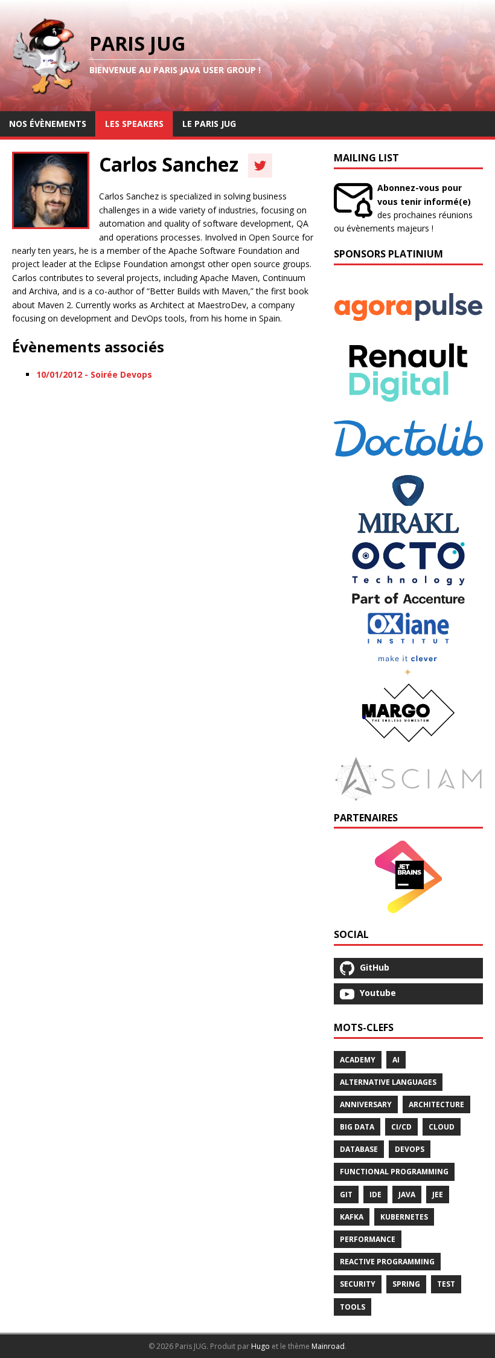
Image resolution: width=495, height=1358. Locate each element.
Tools (352, 1307)
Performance (367, 1239)
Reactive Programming (387, 1261)
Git (346, 1194)
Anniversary (366, 1104)
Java (406, 1194)
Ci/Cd (401, 1127)
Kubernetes (404, 1217)
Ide (375, 1194)
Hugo (260, 1346)
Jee (437, 1194)
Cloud (442, 1127)
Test (446, 1284)
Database (359, 1149)
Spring (406, 1284)
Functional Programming (394, 1171)
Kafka (351, 1217)
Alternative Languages (388, 1082)
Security (357, 1284)
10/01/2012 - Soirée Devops (94, 374)
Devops (409, 1149)
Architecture (436, 1104)
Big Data (357, 1127)
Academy (357, 1060)
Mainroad (328, 1346)
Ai (396, 1060)
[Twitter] (260, 166)
